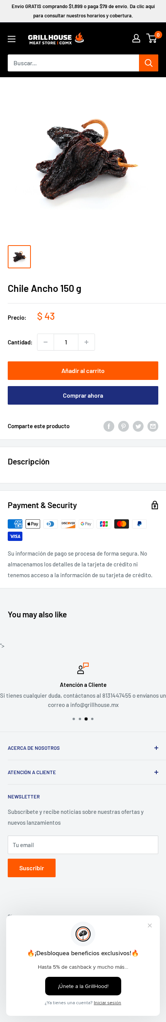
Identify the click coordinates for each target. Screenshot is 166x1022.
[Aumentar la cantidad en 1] (86, 342)
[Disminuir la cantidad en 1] (45, 342)
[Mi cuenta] (136, 38)
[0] (152, 38)
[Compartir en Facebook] (108, 426)
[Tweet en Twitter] (138, 426)
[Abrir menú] (11, 39)
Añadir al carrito (83, 370)
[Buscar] (148, 62)
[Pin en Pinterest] (123, 426)
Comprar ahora (83, 395)
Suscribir (31, 867)
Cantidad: (20, 342)
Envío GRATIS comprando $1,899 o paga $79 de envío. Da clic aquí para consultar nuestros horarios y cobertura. (83, 11)
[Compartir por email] (152, 426)
